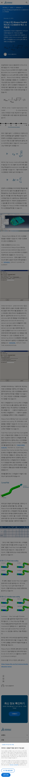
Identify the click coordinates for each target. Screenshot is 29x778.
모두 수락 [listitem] (5, 775)
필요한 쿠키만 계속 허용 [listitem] (8, 744)
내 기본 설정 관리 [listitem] (8, 770)
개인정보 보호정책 (13, 764)
